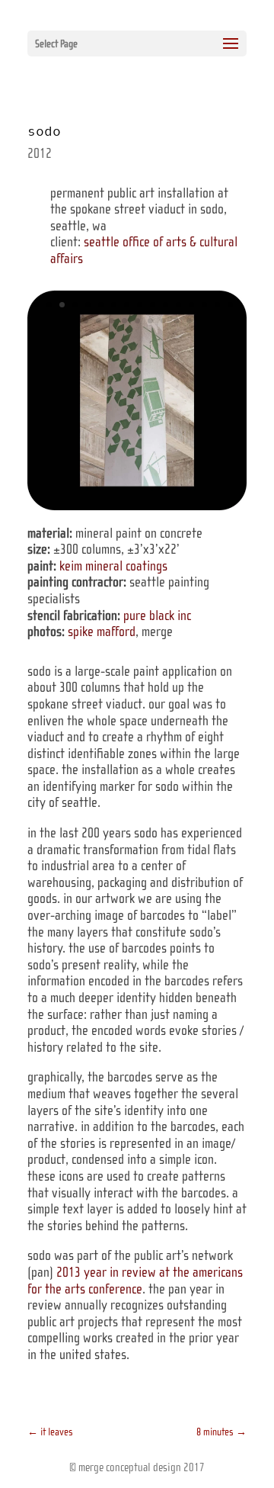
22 (150, 320)
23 (163, 320)
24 (176, 320)
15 (217, 304)
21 (137, 320)
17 (85, 320)
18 (98, 320)
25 (189, 320)
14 (204, 304)
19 (111, 320)
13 (191, 304)
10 (152, 304)
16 (230, 304)
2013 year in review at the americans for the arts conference (135, 1281)
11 (165, 304)
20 (124, 320)
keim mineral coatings (113, 566)
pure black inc (157, 615)
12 (178, 304)
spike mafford (101, 631)
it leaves (50, 1432)
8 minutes (221, 1432)
